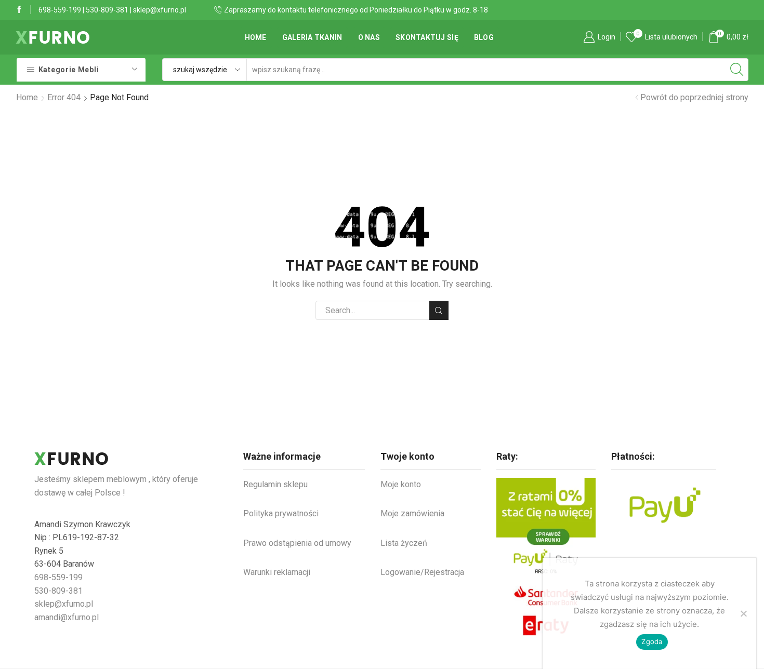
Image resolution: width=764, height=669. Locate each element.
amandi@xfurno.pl (66, 617)
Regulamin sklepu (275, 484)
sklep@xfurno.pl (159, 10)
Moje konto (400, 484)
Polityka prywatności (281, 513)
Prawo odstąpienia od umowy (297, 543)
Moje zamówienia (412, 513)
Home (256, 37)
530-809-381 (107, 10)
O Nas (369, 37)
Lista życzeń (403, 543)
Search (439, 310)
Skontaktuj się (427, 37)
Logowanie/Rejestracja (422, 572)
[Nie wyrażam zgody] (743, 613)
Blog (484, 37)
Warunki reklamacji (276, 572)
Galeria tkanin (312, 37)
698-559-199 (59, 10)
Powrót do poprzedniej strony (694, 97)
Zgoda (651, 641)
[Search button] (737, 70)
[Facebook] (19, 10)
